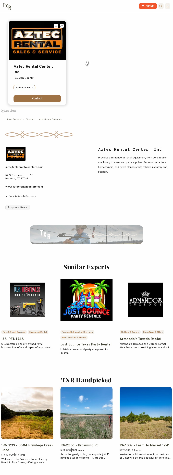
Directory (30, 119)
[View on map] (31, 175)
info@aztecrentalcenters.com (24, 167)
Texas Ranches (14, 119)
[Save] (56, 26)
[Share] (62, 26)
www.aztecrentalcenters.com (24, 186)
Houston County (23, 77)
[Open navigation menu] (167, 6)
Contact (37, 98)
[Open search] (161, 6)
